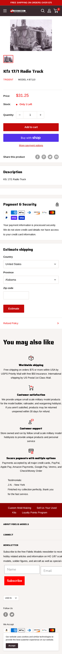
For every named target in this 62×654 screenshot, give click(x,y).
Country (8, 256)
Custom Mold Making (19, 507)
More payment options (31, 145)
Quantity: (8, 114)
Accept (11, 645)
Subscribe (14, 580)
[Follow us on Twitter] (12, 614)
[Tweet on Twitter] (50, 156)
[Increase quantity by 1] (40, 114)
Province (8, 272)
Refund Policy (10, 323)
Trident (8, 79)
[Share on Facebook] (37, 156)
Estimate (13, 308)
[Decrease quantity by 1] (19, 114)
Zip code (8, 288)
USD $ (8, 598)
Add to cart (31, 127)
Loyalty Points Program (34, 512)
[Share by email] (56, 156)
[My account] (49, 11)
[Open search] (43, 11)
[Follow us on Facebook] (5, 614)
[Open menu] (5, 10)
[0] (56, 11)
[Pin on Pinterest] (43, 156)
